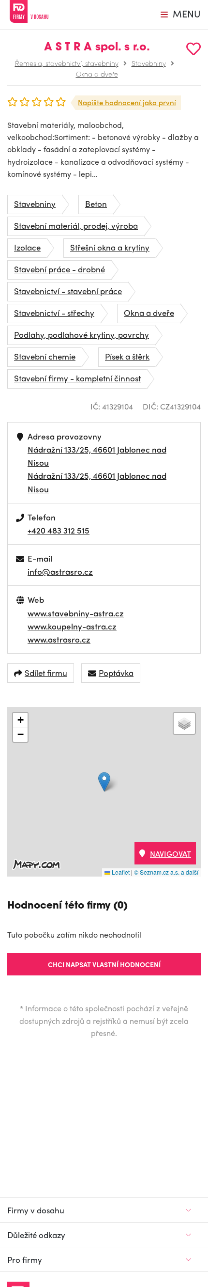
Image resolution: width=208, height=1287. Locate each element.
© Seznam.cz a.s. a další (166, 872)
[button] (104, 782)
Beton (96, 203)
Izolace (27, 247)
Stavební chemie (44, 356)
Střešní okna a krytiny (109, 247)
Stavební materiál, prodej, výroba (76, 225)
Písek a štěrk (127, 356)
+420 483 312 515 (58, 530)
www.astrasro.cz (59, 639)
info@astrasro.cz (60, 571)
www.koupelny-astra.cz (72, 626)
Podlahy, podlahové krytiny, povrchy (81, 334)
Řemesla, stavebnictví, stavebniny (67, 63)
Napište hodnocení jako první (127, 102)
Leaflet (120, 872)
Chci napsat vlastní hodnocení (104, 964)
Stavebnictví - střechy (54, 312)
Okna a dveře (97, 73)
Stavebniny (149, 63)
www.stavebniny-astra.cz (76, 613)
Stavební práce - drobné (59, 269)
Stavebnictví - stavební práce (68, 291)
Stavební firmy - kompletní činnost (77, 378)
